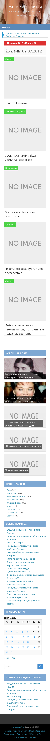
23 (7, 647)
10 (12, 637)
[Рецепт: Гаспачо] (25, 78)
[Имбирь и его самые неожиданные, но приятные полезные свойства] (25, 300)
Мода (9, 506)
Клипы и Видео (14, 503)
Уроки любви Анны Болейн (20, 581)
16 (7, 642)
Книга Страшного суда (18, 568)
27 (28, 647)
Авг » (14, 657)
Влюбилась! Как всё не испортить (20, 214)
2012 (20, 43)
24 (12, 647)
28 (33, 647)
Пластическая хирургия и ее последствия (24, 271)
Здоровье (10, 224)
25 (17, 647)
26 (23, 647)
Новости (11, 509)
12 (23, 637)
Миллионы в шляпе (16, 584)
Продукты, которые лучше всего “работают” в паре (22, 34)
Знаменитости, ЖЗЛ (15, 111)
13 (28, 637)
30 (7, 652)
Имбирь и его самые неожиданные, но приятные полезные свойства (24, 329)
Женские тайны (25, 6)
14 (33, 637)
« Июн (7, 657)
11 (17, 637)
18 (17, 642)
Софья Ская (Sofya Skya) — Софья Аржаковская (22, 158)
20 (28, 642)
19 (23, 642)
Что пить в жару (14, 542)
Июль (28, 43)
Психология (11, 168)
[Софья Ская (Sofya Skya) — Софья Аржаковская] (25, 130)
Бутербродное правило (18, 571)
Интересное (12, 499)
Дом (9, 490)
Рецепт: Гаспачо (16, 103)
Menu (7, 27)
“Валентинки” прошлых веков (21, 558)
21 (33, 642)
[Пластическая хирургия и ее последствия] (25, 243)
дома (13, 43)
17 (12, 642)
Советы (8, 59)
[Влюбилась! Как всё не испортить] (25, 187)
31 (12, 652)
